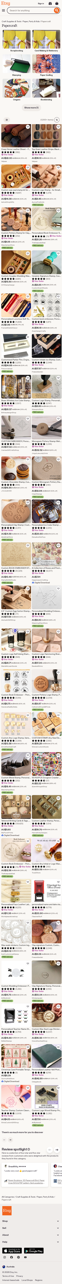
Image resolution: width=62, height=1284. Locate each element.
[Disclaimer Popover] (28, 1149)
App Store (12, 1250)
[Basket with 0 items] (56, 3)
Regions (38, 1280)
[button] (8, 1267)
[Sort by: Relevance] (56, 119)
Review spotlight (14, 1149)
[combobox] (30, 10)
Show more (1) (31, 107)
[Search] (56, 10)
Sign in (41, 3)
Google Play (34, 1250)
